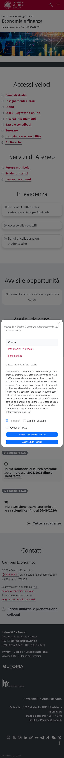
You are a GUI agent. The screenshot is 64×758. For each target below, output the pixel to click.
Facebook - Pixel (18, 427)
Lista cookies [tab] (15, 355)
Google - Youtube (36, 420)
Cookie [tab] (12, 342)
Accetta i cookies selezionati (32, 434)
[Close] (58, 323)
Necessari (14, 420)
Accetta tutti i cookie (32, 442)
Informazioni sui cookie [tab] (21, 349)
